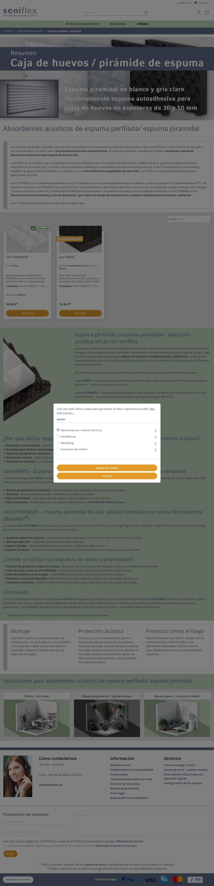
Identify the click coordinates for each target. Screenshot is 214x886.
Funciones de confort (74, 449)
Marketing (67, 443)
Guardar (107, 475)
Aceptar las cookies (107, 467)
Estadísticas (68, 436)
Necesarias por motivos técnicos (81, 430)
